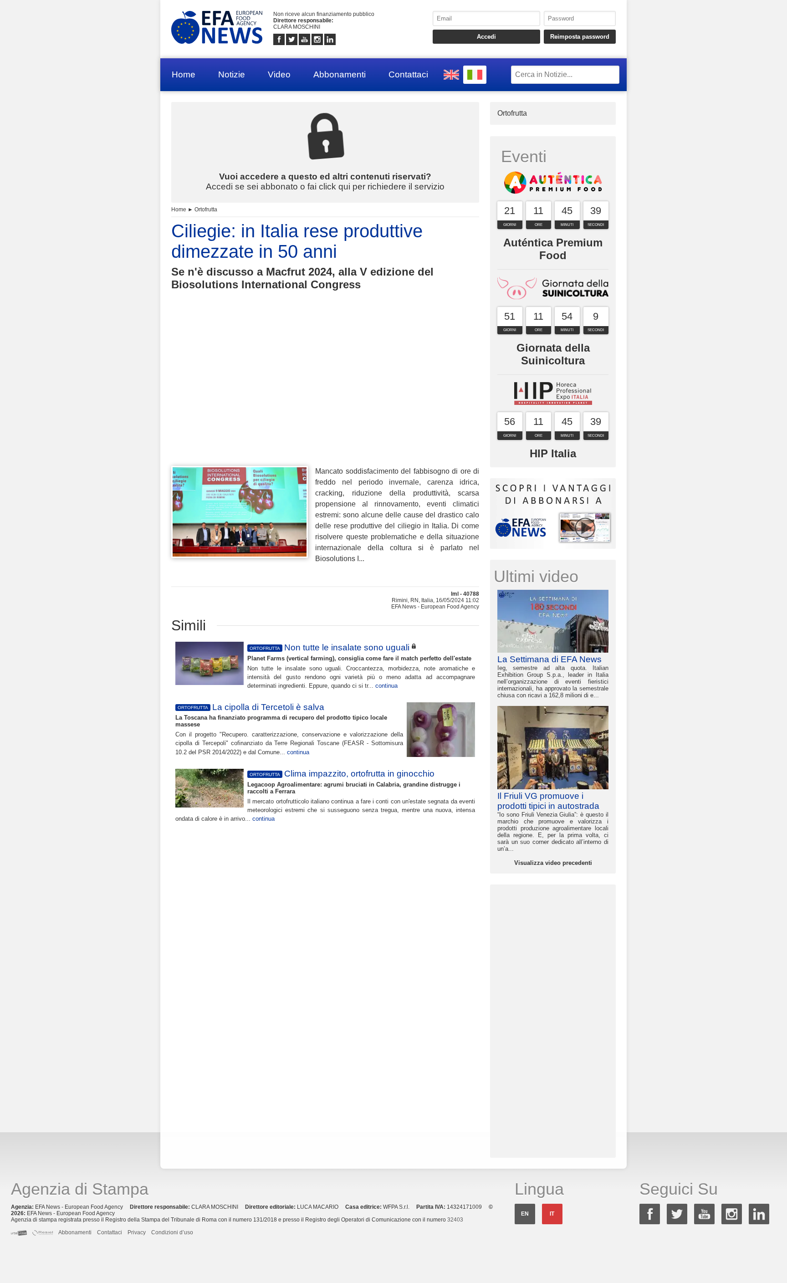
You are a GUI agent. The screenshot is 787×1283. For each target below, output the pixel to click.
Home (183, 74)
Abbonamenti (339, 74)
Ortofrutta (205, 209)
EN (525, 1214)
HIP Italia (553, 453)
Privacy (137, 1232)
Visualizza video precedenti (553, 862)
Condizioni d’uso (172, 1232)
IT (552, 1214)
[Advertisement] (325, 395)
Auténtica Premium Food (553, 248)
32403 (455, 1220)
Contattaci (408, 74)
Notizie (231, 74)
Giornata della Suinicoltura (553, 354)
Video (279, 74)
